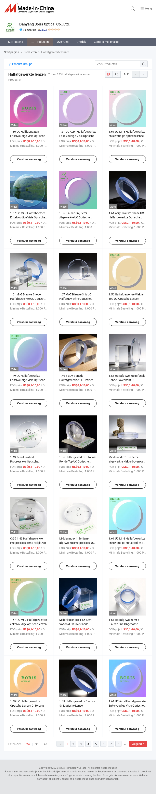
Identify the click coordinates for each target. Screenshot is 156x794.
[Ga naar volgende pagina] (143, 74)
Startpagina (15, 42)
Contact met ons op (106, 42)
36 (36, 744)
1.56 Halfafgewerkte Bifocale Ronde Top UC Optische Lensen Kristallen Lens (77, 461)
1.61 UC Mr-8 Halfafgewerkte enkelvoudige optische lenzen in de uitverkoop (127, 136)
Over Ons (62, 42)
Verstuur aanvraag (29, 159)
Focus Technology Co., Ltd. (72, 767)
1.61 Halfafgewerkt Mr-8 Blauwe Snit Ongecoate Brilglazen (124, 624)
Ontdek (81, 42)
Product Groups (22, 64)
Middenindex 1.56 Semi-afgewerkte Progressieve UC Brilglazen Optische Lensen (77, 542)
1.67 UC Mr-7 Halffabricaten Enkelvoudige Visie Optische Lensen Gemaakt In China (28, 217)
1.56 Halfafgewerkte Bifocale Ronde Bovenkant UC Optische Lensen (127, 380)
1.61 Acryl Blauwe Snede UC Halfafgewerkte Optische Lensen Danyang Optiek (126, 217)
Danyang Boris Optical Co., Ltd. (44, 24)
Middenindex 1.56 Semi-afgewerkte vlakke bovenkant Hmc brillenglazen (127, 461)
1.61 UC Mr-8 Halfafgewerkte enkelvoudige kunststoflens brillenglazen (127, 542)
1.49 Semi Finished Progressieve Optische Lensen (24, 461)
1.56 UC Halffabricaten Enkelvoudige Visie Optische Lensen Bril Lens (27, 136)
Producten (42, 42)
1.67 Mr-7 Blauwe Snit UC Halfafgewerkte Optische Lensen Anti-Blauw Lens (75, 298)
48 (45, 744)
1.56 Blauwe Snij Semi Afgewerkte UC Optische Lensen (74, 217)
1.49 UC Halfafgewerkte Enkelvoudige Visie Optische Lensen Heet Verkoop (27, 380)
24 (28, 744)
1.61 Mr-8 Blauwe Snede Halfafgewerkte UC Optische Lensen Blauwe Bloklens (28, 298)
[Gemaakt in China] (29, 8)
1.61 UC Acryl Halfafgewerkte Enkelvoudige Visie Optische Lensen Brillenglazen (77, 136)
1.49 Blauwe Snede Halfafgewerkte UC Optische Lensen (77, 380)
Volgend (136, 744)
